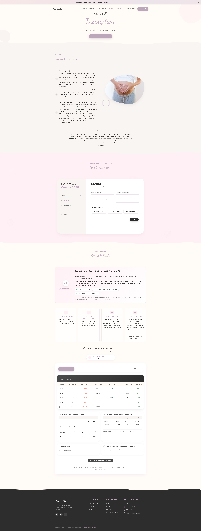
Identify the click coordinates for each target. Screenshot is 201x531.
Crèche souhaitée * (97, 207)
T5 (135, 369)
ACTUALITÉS (130, 9)
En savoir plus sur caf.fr (65, 452)
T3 (100, 369)
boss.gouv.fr (104, 469)
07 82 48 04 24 (65, 229)
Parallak (96, 527)
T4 (117, 369)
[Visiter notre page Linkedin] (65, 514)
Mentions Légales (59, 527)
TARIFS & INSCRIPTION (116, 9)
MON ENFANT (101, 9)
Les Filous (108, 503)
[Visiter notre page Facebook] (56, 514)
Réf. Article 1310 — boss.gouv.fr (111, 450)
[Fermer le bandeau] (199, 2)
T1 (66, 369)
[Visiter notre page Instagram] (61, 514)
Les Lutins (108, 506)
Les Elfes (108, 509)
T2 (83, 369)
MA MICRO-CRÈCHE (88, 9)
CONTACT (143, 9)
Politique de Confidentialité (74, 527)
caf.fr (99, 469)
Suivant (134, 219)
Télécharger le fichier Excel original (102, 460)
